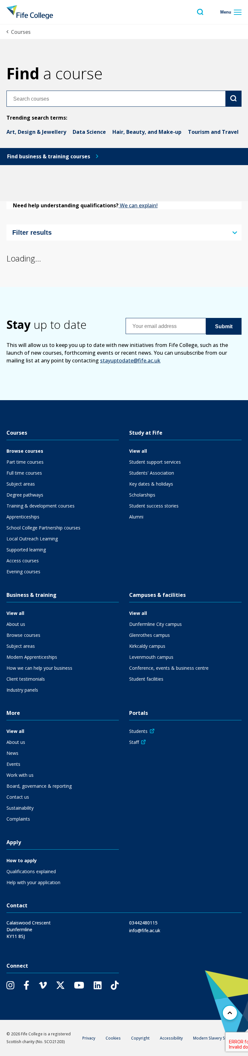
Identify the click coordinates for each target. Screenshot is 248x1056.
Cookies (113, 1038)
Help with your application (33, 882)
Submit (223, 326)
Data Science (89, 131)
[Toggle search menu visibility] (200, 12)
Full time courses (24, 473)
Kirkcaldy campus (147, 646)
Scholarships (142, 495)
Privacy (88, 1038)
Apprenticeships (22, 517)
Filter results (32, 232)
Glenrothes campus (149, 635)
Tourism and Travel (213, 131)
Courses (21, 31)
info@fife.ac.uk (144, 930)
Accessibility (171, 1038)
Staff (134, 742)
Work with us (20, 775)
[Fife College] (29, 12)
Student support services (155, 462)
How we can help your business (39, 668)
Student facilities (146, 679)
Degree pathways (24, 495)
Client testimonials (25, 679)
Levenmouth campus (151, 657)
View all (138, 451)
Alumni (136, 517)
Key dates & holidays (151, 484)
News (12, 753)
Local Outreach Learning (32, 539)
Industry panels (22, 690)
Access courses (22, 561)
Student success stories (154, 506)
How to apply (21, 860)
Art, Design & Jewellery (36, 131)
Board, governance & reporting (39, 786)
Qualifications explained (31, 871)
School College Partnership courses (43, 528)
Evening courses (23, 571)
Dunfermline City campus (155, 624)
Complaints (18, 819)
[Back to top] (230, 1013)
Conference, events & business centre (169, 668)
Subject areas (20, 484)
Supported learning (26, 550)
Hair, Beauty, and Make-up (146, 131)
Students (138, 731)
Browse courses (24, 451)
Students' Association (151, 473)
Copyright (140, 1038)
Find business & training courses (48, 156)
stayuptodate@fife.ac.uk (130, 360)
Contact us (17, 797)
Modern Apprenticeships (31, 657)
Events (13, 764)
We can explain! (138, 205)
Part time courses (25, 462)
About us (15, 624)
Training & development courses (40, 506)
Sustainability (20, 808)
